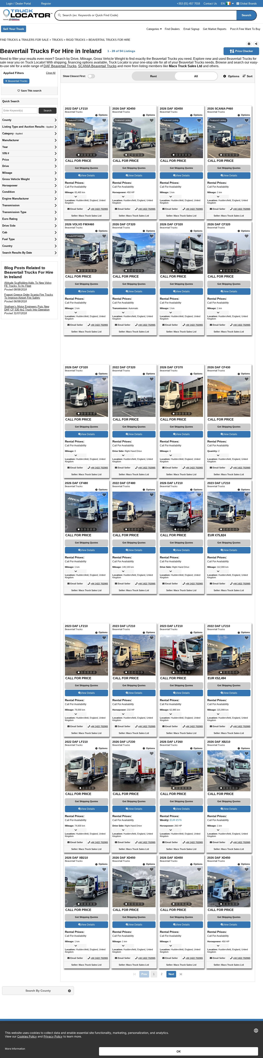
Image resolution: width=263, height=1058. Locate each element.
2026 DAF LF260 (171, 741)
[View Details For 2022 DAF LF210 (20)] (228, 655)
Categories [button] (152, 29)
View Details (88, 175)
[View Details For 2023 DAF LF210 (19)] (181, 655)
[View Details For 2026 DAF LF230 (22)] (134, 790)
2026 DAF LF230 (123, 741)
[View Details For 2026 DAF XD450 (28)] (228, 886)
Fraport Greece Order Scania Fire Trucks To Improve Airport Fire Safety (28, 296)
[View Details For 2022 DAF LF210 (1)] (86, 137)
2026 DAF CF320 (123, 224)
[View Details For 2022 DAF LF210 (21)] (86, 770)
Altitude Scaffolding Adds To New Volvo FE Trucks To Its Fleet (27, 284)
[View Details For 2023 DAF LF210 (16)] (228, 512)
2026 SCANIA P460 (220, 108)
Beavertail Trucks (17, 81)
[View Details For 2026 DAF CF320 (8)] (228, 253)
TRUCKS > (59, 39)
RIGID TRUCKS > (77, 39)
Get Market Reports (214, 29)
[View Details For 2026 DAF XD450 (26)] (134, 886)
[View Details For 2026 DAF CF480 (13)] (86, 512)
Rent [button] (153, 76)
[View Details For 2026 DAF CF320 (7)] (181, 253)
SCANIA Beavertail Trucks (97, 66)
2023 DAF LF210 (218, 483)
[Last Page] (181, 974)
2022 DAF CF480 (123, 483)
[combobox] (159, 15)
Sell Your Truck (14, 29)
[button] (229, 76)
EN (223, 3)
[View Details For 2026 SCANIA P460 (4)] (228, 137)
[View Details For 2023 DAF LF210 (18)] (134, 655)
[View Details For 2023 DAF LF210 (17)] (86, 655)
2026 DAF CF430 (218, 367)
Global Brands (248, 3)
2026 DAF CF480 (76, 483)
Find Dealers (172, 29)
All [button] (196, 76)
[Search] (60, 15)
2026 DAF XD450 (123, 108)
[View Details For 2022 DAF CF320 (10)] (134, 415)
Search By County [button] (38, 990)
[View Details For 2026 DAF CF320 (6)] (134, 253)
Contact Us (210, 3)
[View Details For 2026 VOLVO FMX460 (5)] (86, 253)
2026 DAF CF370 (171, 367)
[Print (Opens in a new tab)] (249, 43)
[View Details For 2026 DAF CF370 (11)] (181, 396)
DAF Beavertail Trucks (60, 66)
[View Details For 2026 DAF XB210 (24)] (228, 770)
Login (9, 3)
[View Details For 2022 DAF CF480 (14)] (134, 512)
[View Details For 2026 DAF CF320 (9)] (86, 396)
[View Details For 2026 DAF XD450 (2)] (134, 137)
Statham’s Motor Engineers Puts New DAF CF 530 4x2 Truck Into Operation (27, 308)
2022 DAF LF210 (76, 108)
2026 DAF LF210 (171, 483)
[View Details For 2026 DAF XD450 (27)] (181, 886)
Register (46, 3)
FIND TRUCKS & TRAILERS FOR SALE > (26, 39)
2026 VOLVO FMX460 (79, 224)
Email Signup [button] (191, 29)
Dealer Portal (23, 3)
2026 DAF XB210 (218, 741)
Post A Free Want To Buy (245, 29)
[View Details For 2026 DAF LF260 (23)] (181, 770)
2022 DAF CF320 (123, 367)
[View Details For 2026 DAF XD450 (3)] (181, 137)
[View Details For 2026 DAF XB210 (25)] (86, 886)
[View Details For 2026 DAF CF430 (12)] (228, 415)
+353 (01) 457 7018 (188, 3)
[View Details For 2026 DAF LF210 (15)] (181, 512)
